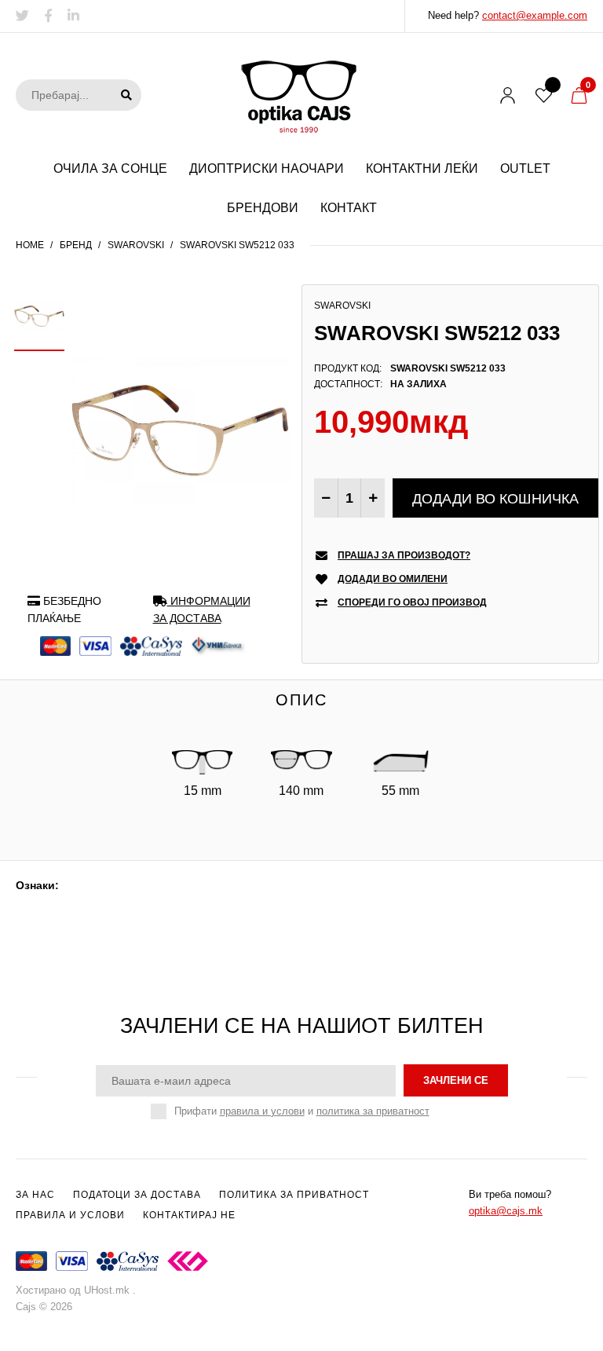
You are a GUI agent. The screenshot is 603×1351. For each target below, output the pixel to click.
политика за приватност (372, 1111)
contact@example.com (534, 15)
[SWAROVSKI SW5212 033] (180, 429)
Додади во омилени (393, 578)
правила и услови (262, 1111)
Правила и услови (70, 1215)
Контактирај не (189, 1215)
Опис (301, 699)
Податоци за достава (137, 1194)
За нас (35, 1194)
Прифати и (301, 1111)
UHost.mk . (110, 1290)
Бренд (76, 245)
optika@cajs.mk (506, 1211)
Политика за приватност (294, 1194)
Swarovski (136, 245)
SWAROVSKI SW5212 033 (237, 245)
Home (30, 245)
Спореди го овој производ (412, 602)
